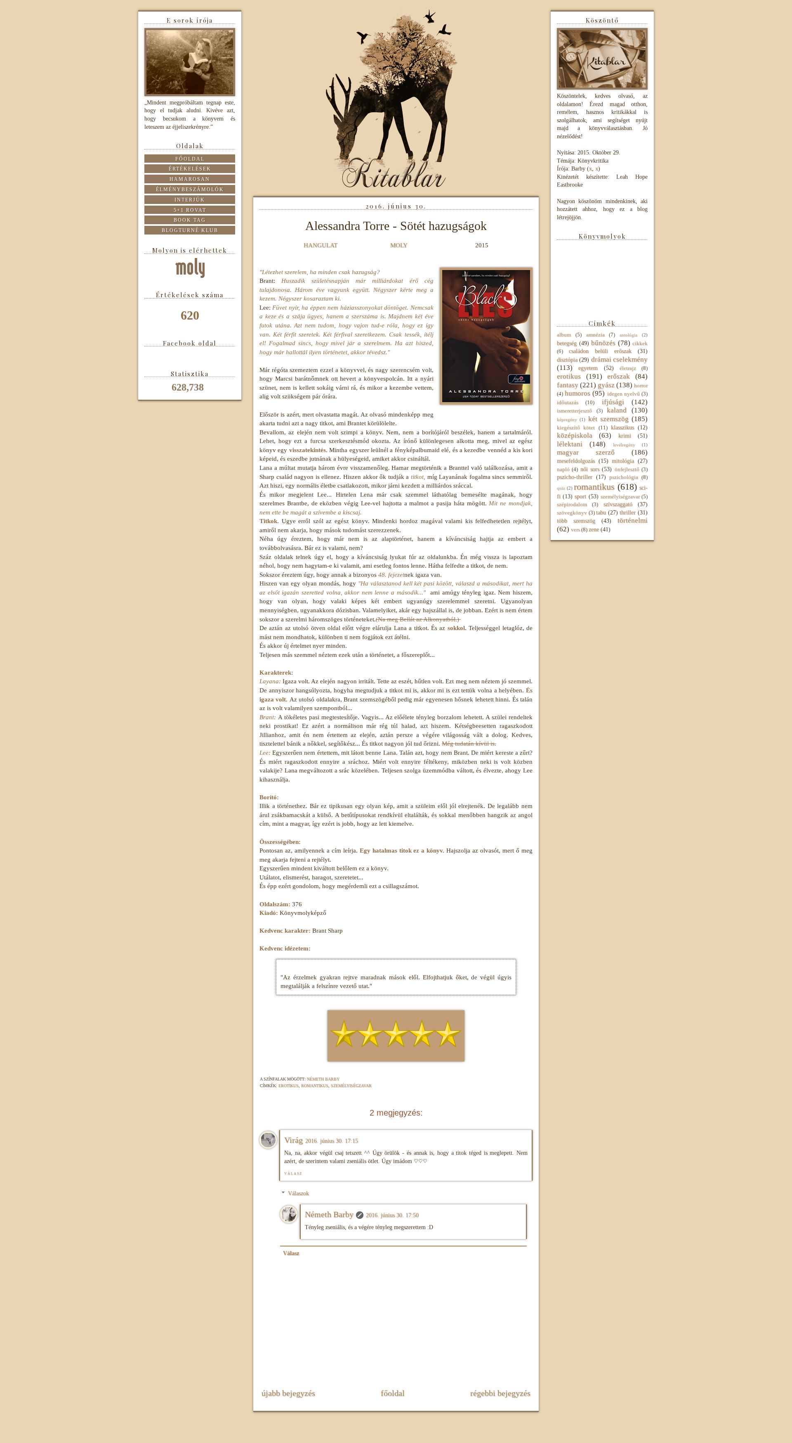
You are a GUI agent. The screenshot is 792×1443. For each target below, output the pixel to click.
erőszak (618, 376)
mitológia (623, 461)
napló (563, 469)
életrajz (628, 368)
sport (580, 496)
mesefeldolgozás (576, 461)
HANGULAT (320, 245)
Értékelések (190, 169)
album (564, 335)
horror (641, 386)
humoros (577, 393)
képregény (567, 419)
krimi (624, 436)
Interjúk (189, 200)
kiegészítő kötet (576, 428)
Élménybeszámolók (190, 189)
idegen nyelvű (623, 394)
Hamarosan (190, 179)
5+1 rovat (190, 210)
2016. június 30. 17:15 (331, 1141)
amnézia (595, 335)
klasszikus (622, 427)
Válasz (293, 1173)
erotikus (288, 1085)
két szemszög (608, 419)
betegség (567, 343)
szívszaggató (617, 504)
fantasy (567, 385)
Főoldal (393, 1393)
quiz (561, 488)
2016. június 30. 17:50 (392, 1215)
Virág (293, 1139)
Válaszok (298, 1194)
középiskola (574, 435)
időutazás (567, 402)
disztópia (567, 360)
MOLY (399, 245)
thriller (628, 512)
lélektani (569, 444)
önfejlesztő (627, 469)
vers (575, 530)
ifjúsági (613, 402)
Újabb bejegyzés (288, 1393)
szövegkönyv (572, 513)
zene (594, 529)
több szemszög (576, 521)
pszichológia (623, 477)
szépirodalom (572, 504)
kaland (617, 410)
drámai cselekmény (619, 359)
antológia (628, 334)
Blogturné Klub (190, 230)
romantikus (314, 1085)
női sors (589, 469)
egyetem (588, 368)
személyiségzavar (351, 1085)
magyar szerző (586, 452)
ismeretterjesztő (574, 411)
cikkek (640, 343)
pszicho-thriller (574, 477)
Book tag (190, 220)
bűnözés (603, 343)
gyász (606, 385)
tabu (601, 512)
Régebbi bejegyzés (500, 1393)
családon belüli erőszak (600, 351)
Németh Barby (329, 1214)
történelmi (633, 520)
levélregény (624, 444)
